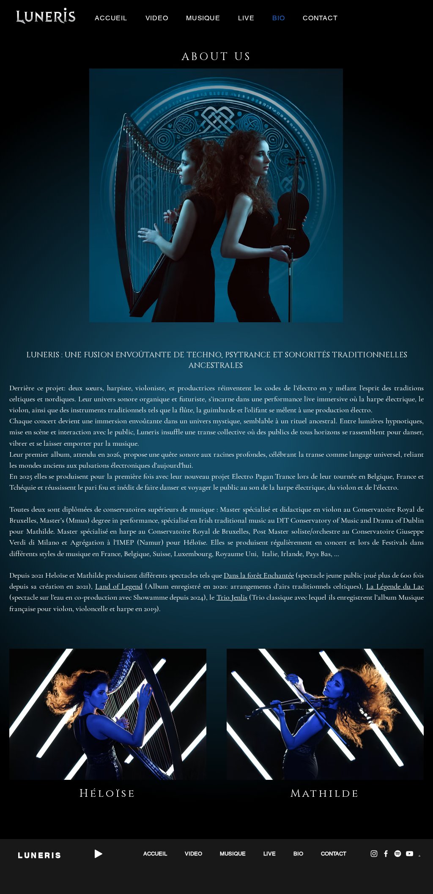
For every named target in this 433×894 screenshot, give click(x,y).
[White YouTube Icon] (409, 853)
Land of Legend (119, 586)
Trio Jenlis (231, 597)
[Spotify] (397, 853)
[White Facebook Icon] (385, 853)
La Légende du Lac (395, 586)
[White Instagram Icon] (374, 853)
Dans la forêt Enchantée (259, 575)
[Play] (98, 854)
